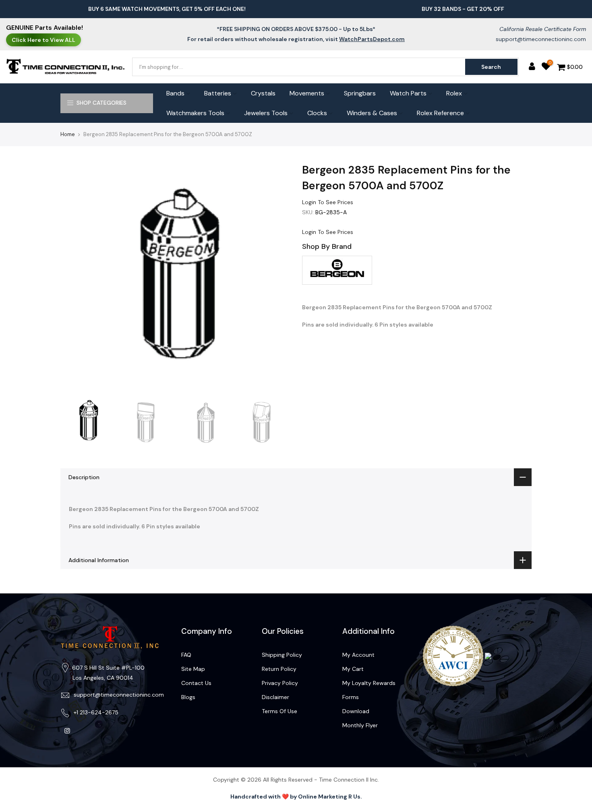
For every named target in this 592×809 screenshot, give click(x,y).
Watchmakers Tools (195, 113)
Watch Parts (408, 93)
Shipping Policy (282, 654)
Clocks (317, 113)
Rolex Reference (440, 113)
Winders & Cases (372, 113)
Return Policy (279, 668)
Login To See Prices (327, 202)
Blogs (188, 697)
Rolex (454, 93)
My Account (358, 654)
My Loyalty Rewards (368, 683)
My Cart (353, 668)
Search (491, 66)
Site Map (193, 668)
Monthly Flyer (360, 725)
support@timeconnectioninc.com (541, 39)
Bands (175, 93)
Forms (350, 697)
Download (355, 711)
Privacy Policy (280, 683)
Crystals (263, 93)
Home (67, 134)
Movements (307, 93)
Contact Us (196, 683)
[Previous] (74, 277)
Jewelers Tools (266, 113)
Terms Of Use (279, 711)
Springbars (360, 93)
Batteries (217, 93)
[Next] (276, 277)
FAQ (186, 654)
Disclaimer (275, 697)
